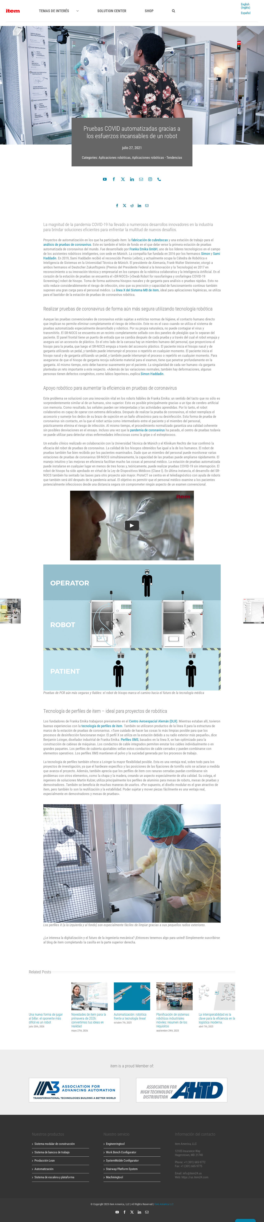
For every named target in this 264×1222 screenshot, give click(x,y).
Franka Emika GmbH (144, 249)
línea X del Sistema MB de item (137, 290)
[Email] (147, 205)
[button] (173, 10)
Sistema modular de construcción (54, 1144)
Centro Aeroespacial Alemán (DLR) (153, 721)
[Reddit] (132, 205)
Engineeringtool (115, 1144)
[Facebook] (117, 205)
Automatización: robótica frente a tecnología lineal (132, 996)
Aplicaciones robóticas (115, 157)
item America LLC (163, 1204)
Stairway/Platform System (122, 1169)
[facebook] (113, 179)
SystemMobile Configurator (122, 1160)
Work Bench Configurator (121, 1152)
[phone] (159, 179)
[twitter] (122, 179)
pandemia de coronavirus (147, 430)
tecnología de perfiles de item (101, 726)
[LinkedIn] (139, 205)
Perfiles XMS (129, 739)
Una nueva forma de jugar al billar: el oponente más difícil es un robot (47, 996)
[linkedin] (132, 179)
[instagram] (150, 179)
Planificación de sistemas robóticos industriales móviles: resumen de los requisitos (175, 996)
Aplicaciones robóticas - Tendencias (157, 157)
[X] (124, 205)
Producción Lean (44, 1160)
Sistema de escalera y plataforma (54, 1177)
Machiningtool (114, 1177)
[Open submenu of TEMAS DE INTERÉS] (81, 10)
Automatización (43, 1169)
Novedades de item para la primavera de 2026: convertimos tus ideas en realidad (90, 996)
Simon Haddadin (152, 374)
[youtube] (104, 179)
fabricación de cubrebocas (149, 240)
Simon (205, 254)
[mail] (141, 179)
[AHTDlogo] (74, 1079)
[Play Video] (132, 525)
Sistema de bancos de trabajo (52, 1152)
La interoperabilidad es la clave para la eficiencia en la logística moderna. (217, 996)
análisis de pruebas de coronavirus (67, 244)
